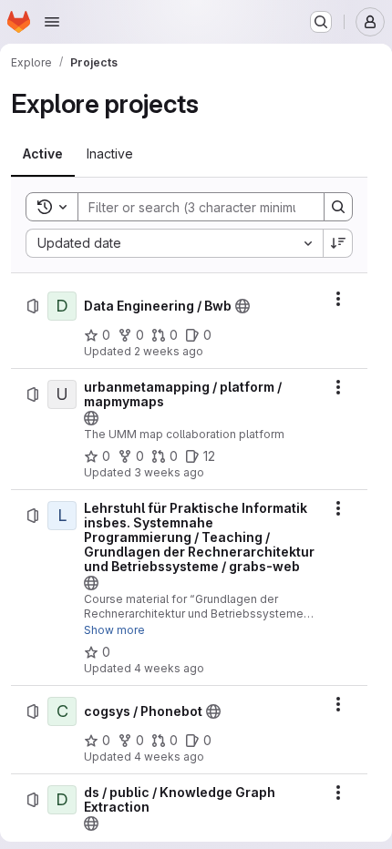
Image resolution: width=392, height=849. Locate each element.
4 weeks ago (169, 668)
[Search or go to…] (321, 22)
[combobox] (174, 243)
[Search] (338, 206)
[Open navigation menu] (52, 21)
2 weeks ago (168, 351)
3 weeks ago (169, 472)
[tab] (43, 154)
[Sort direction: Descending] (338, 243)
